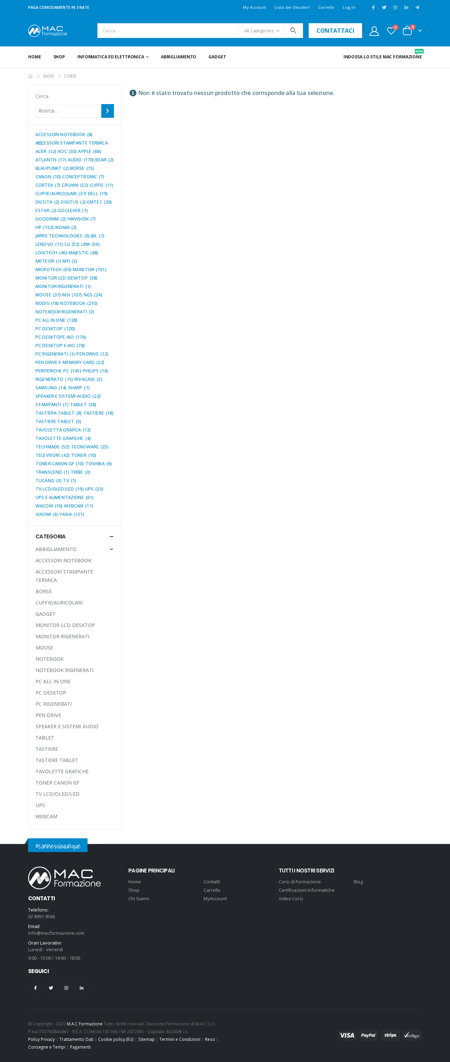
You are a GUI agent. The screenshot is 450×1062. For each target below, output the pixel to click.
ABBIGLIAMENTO (178, 57)
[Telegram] (417, 7)
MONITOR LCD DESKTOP (65, 625)
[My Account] (374, 31)
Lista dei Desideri (292, 7)
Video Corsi (291, 898)
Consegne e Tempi (46, 1047)
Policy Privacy (41, 1039)
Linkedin (81, 987)
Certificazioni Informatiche (307, 890)
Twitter (50, 987)
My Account (254, 7)
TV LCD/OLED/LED (57, 794)
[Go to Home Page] (30, 76)
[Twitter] (384, 7)
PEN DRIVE (48, 715)
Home (34, 57)
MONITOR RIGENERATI (62, 636)
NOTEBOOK (50, 658)
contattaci (335, 30)
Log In (349, 7)
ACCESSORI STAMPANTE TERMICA (64, 575)
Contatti (212, 881)
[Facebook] (373, 7)
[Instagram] (395, 7)
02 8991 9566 (41, 916)
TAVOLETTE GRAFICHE (62, 771)
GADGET (217, 57)
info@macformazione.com (56, 933)
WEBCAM (46, 816)
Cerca (42, 96)
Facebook (35, 987)
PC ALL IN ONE (53, 681)
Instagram (66, 987)
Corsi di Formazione (300, 881)
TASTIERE (47, 749)
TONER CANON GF (57, 782)
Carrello (326, 7)
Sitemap (146, 1039)
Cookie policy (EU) (116, 1039)
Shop (59, 57)
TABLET (45, 737)
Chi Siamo (138, 898)
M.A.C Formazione (85, 1023)
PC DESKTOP (51, 692)
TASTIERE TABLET (57, 760)
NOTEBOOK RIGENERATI (65, 670)
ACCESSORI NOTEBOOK (63, 560)
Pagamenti (80, 1047)
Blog (358, 881)
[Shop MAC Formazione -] (47, 31)
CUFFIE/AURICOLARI (59, 602)
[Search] (293, 31)
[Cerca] (107, 110)
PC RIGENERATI (54, 703)
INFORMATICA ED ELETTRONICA (110, 57)
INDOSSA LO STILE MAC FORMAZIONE (382, 54)
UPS (40, 805)
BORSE (44, 591)
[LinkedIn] (406, 7)
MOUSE (44, 647)
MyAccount (215, 898)
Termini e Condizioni (179, 1039)
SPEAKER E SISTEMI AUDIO (67, 726)
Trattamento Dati (76, 1039)
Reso (210, 1039)
